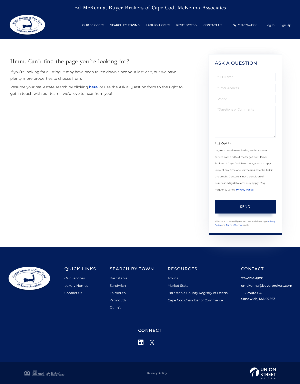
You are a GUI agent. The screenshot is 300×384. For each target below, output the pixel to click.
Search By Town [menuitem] (123, 25)
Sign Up (285, 25)
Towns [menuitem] (173, 278)
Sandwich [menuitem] (118, 286)
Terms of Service (234, 225)
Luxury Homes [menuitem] (158, 25)
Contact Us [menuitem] (212, 25)
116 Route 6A (258, 296)
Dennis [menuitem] (115, 308)
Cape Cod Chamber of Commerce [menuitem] (195, 300)
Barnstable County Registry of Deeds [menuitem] (198, 293)
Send (245, 207)
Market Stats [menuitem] (178, 286)
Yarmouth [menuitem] (118, 300)
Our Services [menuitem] (93, 25)
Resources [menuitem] (185, 25)
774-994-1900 (248, 25)
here (93, 87)
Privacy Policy (244, 189)
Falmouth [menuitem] (118, 293)
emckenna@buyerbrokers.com (266, 286)
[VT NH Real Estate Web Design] (263, 373)
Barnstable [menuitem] (119, 278)
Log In (270, 25)
